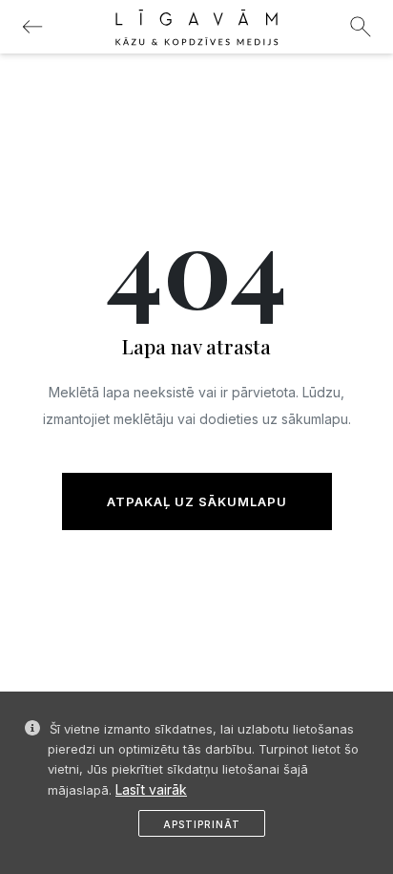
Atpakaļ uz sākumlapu (197, 501)
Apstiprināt (201, 824)
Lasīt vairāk (151, 789)
